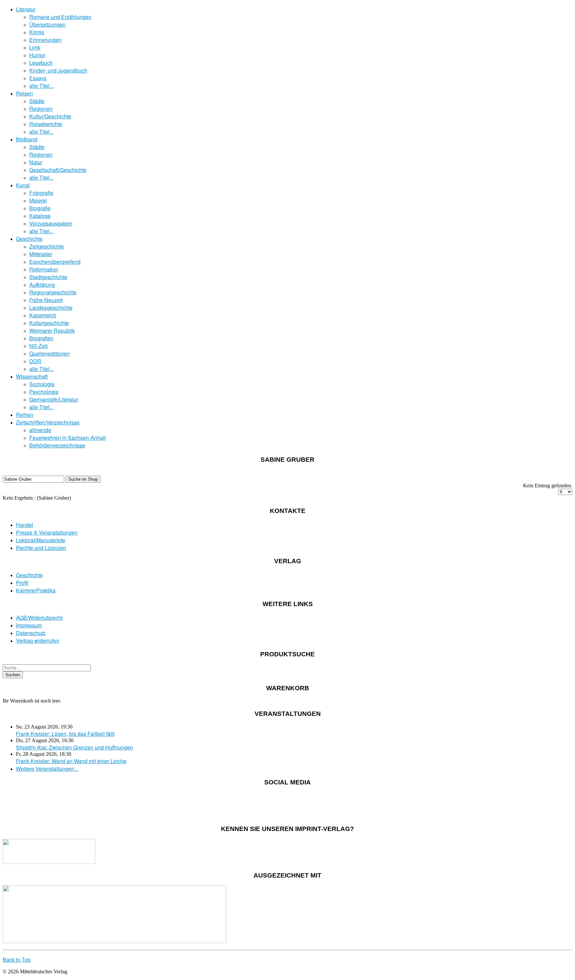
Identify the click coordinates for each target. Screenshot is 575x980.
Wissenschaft (32, 376)
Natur (35, 162)
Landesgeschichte (51, 307)
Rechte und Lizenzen (41, 548)
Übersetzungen (47, 24)
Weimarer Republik (52, 330)
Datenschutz (31, 633)
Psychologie (44, 392)
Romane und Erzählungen (60, 17)
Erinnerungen (45, 40)
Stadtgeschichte (48, 277)
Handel (24, 525)
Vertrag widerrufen (37, 640)
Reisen (24, 93)
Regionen (41, 108)
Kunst (23, 185)
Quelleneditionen (49, 353)
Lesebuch (41, 63)
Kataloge (40, 216)
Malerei (38, 200)
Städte (37, 101)
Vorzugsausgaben (50, 223)
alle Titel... (41, 85)
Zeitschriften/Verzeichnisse (48, 422)
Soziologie (42, 384)
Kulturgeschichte (49, 323)
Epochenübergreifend (55, 261)
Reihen (24, 414)
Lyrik (34, 47)
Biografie (40, 208)
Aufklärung (42, 284)
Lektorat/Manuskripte (40, 540)
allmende (40, 430)
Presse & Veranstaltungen (47, 532)
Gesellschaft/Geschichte (58, 170)
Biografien (41, 338)
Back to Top (17, 959)
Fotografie (41, 193)
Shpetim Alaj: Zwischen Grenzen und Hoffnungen (74, 747)
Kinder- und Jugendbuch (58, 70)
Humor (37, 55)
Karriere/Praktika (36, 590)
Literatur (25, 9)
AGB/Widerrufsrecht (39, 617)
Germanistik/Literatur (53, 399)
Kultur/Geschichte (50, 116)
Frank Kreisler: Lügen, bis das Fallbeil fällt (65, 733)
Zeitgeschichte (46, 246)
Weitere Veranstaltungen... (47, 768)
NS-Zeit (38, 346)
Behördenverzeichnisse (57, 445)
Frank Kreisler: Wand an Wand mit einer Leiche (71, 761)
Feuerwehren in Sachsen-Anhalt (67, 437)
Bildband (26, 139)
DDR (35, 361)
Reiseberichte (45, 124)
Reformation (43, 269)
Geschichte (29, 239)
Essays (38, 78)
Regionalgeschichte (53, 292)
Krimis (36, 32)
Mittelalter (40, 254)
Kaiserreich (42, 315)
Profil (22, 582)
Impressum (29, 625)
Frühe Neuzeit (46, 300)
